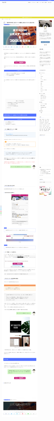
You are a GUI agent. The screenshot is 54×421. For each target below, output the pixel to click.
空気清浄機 (45, 130)
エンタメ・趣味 (42, 93)
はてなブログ (46, 122)
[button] (6, 47)
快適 (40, 129)
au (45, 119)
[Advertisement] (27, 10)
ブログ (42, 91)
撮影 (42, 129)
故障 (44, 129)
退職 (41, 112)
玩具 (42, 130)
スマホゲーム (42, 100)
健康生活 (42, 81)
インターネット (13, 24)
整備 (46, 129)
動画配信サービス (43, 95)
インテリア (46, 123)
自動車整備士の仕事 (43, 107)
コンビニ (44, 126)
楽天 (8, 24)
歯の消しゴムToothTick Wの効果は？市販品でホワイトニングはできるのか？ (45, 61)
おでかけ (48, 119)
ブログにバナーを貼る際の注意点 (46, 173)
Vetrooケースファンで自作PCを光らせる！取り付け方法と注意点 (45, 52)
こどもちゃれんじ (42, 122)
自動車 (41, 102)
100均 (40, 119)
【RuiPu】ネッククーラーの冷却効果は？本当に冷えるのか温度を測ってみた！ (45, 58)
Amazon (42, 76)
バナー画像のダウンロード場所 (13, 103)
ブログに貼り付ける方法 (45, 172)
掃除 (41, 83)
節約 (48, 130)
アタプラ (4, 2)
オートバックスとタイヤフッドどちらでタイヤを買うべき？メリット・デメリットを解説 (45, 65)
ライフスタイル (6, 24)
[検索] (51, 0)
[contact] (50, 0)
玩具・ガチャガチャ (43, 98)
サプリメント (47, 126)
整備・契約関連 (43, 105)
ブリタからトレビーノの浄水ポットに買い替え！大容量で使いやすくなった (45, 55)
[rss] (49, 0)
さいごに (9, 107)
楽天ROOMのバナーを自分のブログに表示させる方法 (16, 102)
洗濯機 (49, 129)
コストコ (42, 86)
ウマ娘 (49, 123)
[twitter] (48, 0)
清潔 (40, 130)
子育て (42, 88)
